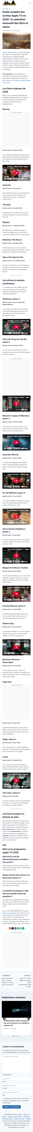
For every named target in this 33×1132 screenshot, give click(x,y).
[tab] (13, 1036)
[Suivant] (28, 1018)
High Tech (5, 8)
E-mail (4, 1088)
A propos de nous (19, 1119)
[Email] (18, 928)
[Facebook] (15, 928)
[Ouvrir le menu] (29, 3)
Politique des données (14, 1116)
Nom (4, 1081)
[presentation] (16, 1009)
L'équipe (28, 1119)
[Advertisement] (16, 130)
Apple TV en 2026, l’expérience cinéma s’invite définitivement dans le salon (25, 981)
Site (3, 1095)
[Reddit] (10, 928)
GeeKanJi (6, 1028)
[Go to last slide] (4, 1018)
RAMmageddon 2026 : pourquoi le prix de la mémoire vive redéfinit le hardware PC (16, 1023)
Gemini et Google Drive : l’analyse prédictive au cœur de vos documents (7, 980)
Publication (26, 1116)
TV (9, 8)
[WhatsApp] (20, 928)
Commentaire (7, 1074)
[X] (12, 928)
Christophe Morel (6, 30)
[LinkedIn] (23, 928)
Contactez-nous (7, 1119)
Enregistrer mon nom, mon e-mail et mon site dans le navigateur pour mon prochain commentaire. (15, 1100)
